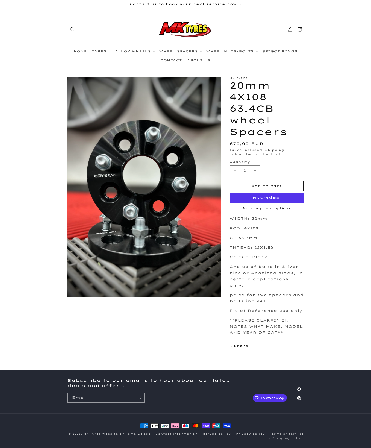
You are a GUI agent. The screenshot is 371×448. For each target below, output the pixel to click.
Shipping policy (288, 438)
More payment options (266, 208)
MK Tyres (92, 433)
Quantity (240, 162)
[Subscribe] (139, 398)
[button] (72, 29)
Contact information (176, 433)
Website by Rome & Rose (126, 433)
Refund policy (217, 433)
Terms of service (287, 433)
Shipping (274, 150)
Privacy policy (250, 433)
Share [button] (241, 346)
